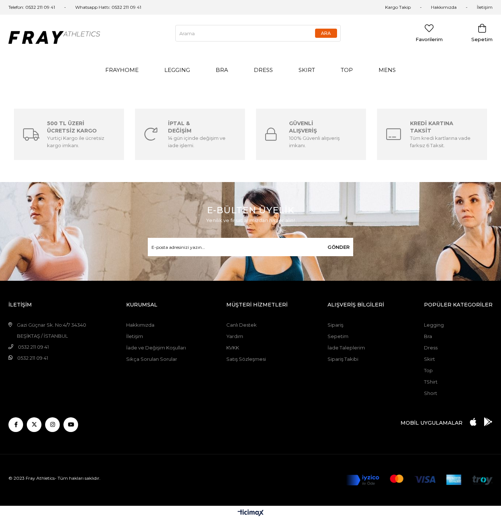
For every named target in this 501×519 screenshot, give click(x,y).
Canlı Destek (241, 325)
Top (428, 370)
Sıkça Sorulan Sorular (151, 359)
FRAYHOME (122, 69)
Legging (434, 325)
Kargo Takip (398, 7)
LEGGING (177, 69)
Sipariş (335, 325)
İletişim (485, 7)
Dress (431, 348)
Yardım (234, 336)
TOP (347, 69)
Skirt (429, 359)
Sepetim (338, 336)
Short (430, 393)
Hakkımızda (444, 7)
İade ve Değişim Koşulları (156, 348)
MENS (387, 69)
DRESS (263, 69)
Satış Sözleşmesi (246, 359)
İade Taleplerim (346, 348)
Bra (428, 336)
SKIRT (307, 69)
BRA (222, 69)
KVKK (232, 348)
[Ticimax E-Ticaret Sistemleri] (251, 513)
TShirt (431, 382)
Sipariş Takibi (343, 359)
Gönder (339, 247)
